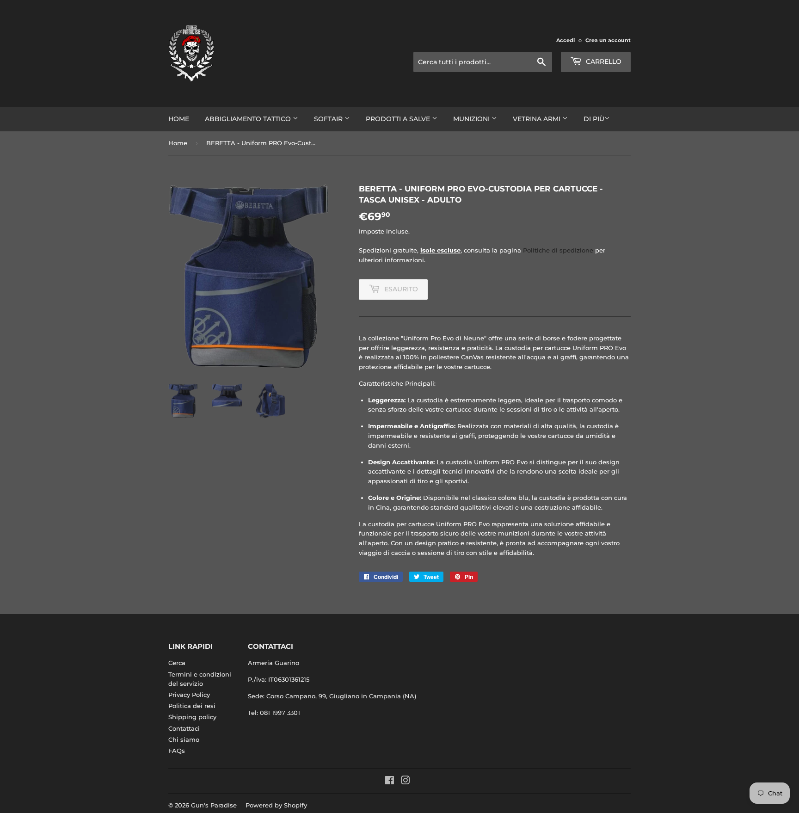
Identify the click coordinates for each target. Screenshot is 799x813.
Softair (329, 119)
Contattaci (184, 728)
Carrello (602, 61)
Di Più (594, 119)
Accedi (565, 40)
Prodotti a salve (399, 119)
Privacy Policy (189, 694)
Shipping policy (192, 717)
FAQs (176, 750)
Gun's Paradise (214, 805)
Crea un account (608, 40)
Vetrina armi (537, 119)
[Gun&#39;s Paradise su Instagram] (405, 781)
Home (178, 119)
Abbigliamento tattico (249, 119)
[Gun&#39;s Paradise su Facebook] (389, 781)
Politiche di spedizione (558, 250)
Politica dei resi (191, 705)
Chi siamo (183, 739)
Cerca (176, 662)
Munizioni (472, 119)
